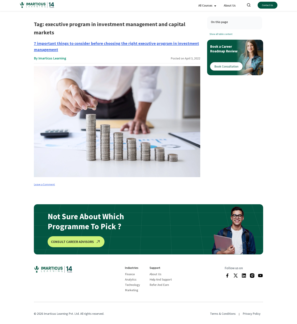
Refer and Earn (159, 285)
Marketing (131, 290)
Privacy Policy (251, 314)
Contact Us (267, 5)
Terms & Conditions (223, 314)
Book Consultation (226, 66)
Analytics (130, 279)
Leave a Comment (44, 184)
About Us (230, 5)
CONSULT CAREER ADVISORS (72, 241)
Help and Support (161, 279)
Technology (132, 285)
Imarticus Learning (52, 58)
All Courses (205, 5)
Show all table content (221, 34)
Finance (130, 274)
